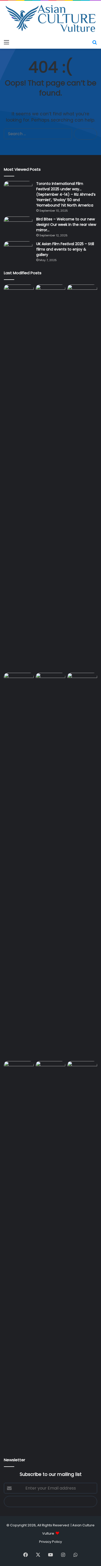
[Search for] (94, 42)
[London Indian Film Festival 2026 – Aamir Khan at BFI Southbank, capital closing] (82, 1254)
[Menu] (6, 42)
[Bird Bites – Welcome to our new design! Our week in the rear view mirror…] (18, 226)
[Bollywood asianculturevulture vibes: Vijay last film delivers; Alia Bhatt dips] (51, 681)
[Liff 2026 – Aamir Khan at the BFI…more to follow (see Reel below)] (19, 1070)
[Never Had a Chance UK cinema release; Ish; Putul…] (19, 866)
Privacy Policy (50, 1541)
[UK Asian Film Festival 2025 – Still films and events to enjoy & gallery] (18, 251)
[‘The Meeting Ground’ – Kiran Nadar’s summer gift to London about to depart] (82, 478)
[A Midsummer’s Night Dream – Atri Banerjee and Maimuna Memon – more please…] (51, 1069)
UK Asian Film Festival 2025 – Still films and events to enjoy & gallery (65, 249)
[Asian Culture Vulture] (50, 18)
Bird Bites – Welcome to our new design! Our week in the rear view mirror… (66, 225)
